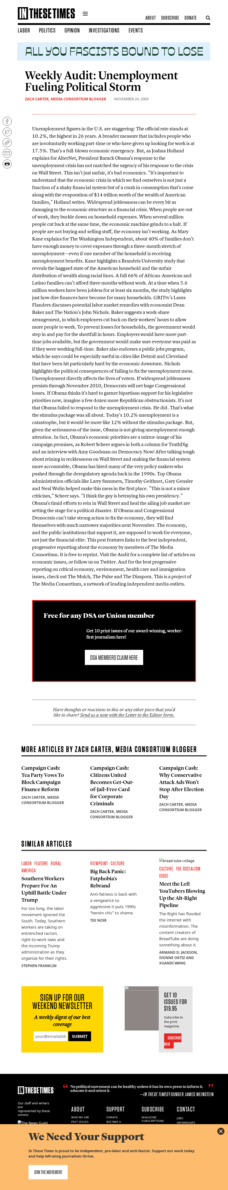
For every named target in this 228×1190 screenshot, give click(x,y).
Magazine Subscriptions (153, 1119)
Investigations (104, 30)
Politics (47, 30)
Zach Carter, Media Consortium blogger (65, 99)
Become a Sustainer (114, 1123)
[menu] (85, 14)
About (150, 17)
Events (136, 30)
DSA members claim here (114, 657)
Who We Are (80, 1117)
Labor (24, 30)
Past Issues (80, 1122)
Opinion (72, 30)
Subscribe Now (173, 1041)
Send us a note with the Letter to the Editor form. (127, 715)
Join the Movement (48, 1172)
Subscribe (170, 17)
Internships (186, 1123)
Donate (191, 17)
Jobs (180, 1118)
